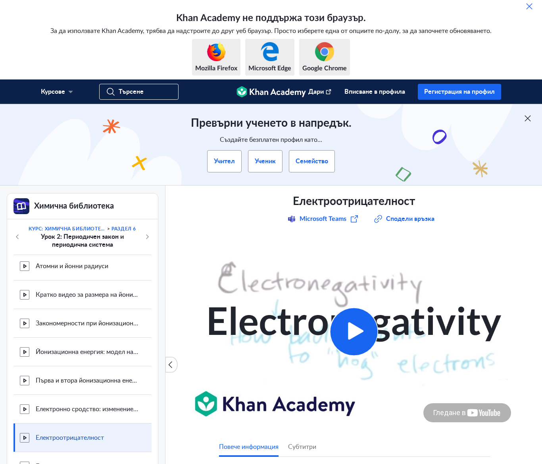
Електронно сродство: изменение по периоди (87, 409)
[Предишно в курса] (17, 237)
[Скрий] (529, 6)
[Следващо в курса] (147, 237)
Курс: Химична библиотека (67, 228)
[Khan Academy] (271, 92)
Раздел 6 (123, 228)
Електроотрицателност (70, 438)
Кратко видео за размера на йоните (87, 295)
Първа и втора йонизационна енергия (87, 380)
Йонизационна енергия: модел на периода (87, 352)
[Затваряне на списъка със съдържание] (171, 365)
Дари (316, 92)
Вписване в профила (374, 92)
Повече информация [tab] (249, 447)
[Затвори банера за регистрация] (528, 118)
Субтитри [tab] (302, 447)
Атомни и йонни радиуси (72, 266)
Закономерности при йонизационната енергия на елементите (87, 323)
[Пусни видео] (354, 331)
